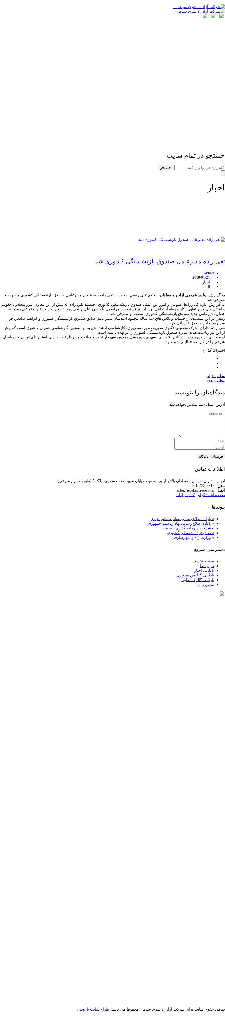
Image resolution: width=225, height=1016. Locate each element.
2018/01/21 (201, 277)
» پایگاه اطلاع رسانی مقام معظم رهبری (182, 519)
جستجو (165, 167)
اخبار (206, 282)
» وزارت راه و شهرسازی (194, 537)
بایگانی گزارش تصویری (195, 575)
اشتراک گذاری (213, 350)
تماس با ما (205, 584)
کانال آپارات (185, 495)
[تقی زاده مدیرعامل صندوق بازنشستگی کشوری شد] (181, 240)
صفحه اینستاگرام (211, 495)
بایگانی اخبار (204, 570)
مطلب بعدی (215, 381)
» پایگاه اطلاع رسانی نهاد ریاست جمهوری (181, 523)
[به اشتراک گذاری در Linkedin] (212, 363)
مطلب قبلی (215, 376)
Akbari (208, 273)
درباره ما (207, 566)
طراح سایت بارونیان (93, 1009)
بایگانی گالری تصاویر (197, 580)
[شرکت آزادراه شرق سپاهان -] (199, 7)
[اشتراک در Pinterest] (212, 367)
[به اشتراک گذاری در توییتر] (212, 359)
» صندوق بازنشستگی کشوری (190, 533)
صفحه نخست (203, 561)
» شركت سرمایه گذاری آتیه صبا (188, 528)
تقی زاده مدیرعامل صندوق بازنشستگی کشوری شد (160, 261)
